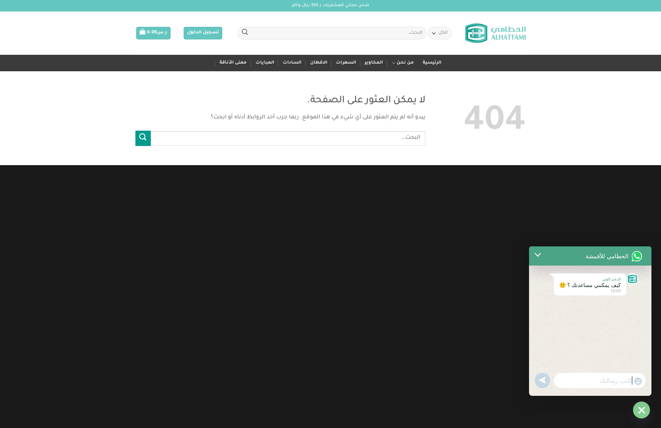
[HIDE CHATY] (641, 410)
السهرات (346, 63)
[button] (203, 33)
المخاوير (374, 63)
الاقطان (318, 63)
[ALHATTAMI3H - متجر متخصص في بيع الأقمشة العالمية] (495, 33)
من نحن (405, 63)
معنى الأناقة (233, 63)
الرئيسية (432, 63)
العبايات (265, 63)
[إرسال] (244, 33)
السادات (292, 63)
